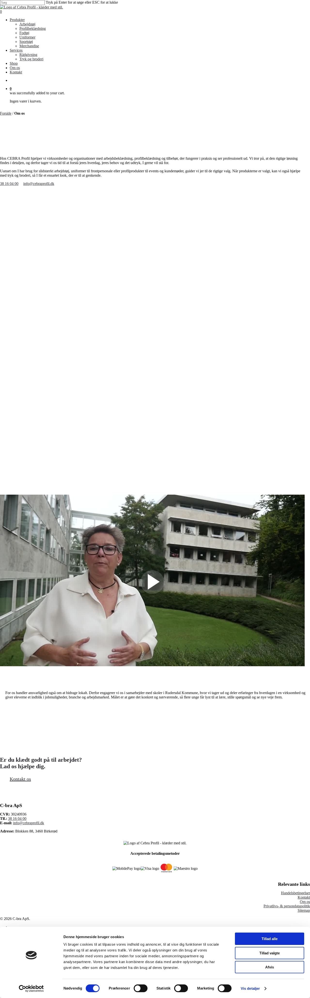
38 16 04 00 (17, 818)
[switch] (140, 988)
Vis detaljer (250, 988)
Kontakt (304, 897)
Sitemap (304, 910)
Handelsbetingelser (295, 893)
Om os (305, 902)
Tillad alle (270, 939)
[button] (9, 184)
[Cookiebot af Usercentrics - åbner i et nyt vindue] (31, 988)
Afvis (269, 967)
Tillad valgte (269, 953)
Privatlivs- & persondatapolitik (287, 906)
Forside (5, 113)
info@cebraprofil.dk (28, 823)
